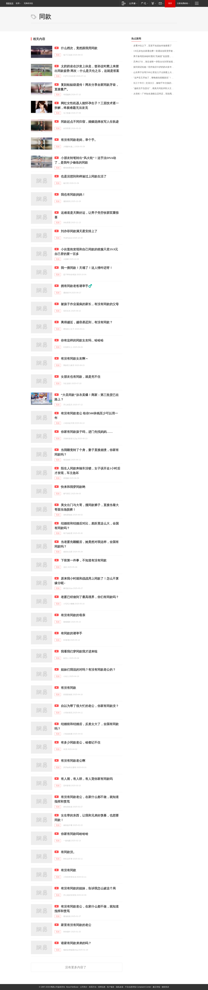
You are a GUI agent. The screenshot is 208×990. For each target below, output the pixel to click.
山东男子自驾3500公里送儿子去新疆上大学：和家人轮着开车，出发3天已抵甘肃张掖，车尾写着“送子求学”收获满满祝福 (155, 72)
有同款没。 (68, 852)
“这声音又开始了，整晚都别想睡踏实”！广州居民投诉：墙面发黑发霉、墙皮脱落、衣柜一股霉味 (155, 78)
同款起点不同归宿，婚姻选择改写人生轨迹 (90, 121)
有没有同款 (68, 687)
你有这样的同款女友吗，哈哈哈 (82, 340)
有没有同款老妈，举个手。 (79, 139)
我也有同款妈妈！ (73, 194)
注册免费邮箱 (182, 3)
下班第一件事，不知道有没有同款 (84, 560)
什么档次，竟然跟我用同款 (79, 48)
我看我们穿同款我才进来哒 (79, 651)
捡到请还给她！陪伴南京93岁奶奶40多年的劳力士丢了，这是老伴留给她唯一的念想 (155, 67)
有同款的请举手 (71, 633)
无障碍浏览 (28, 3)
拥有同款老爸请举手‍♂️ (76, 286)
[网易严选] (144, 3)
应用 (17, 3)
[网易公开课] (133, 3)
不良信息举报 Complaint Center (138, 987)
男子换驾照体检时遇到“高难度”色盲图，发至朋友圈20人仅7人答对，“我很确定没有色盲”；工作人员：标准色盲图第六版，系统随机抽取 (155, 56)
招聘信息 (101, 987)
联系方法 (92, 987)
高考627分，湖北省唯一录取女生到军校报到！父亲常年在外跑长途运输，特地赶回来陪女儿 (155, 62)
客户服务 (110, 987)
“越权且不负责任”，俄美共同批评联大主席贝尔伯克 (155, 88)
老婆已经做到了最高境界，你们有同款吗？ (90, 597)
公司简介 (83, 987)
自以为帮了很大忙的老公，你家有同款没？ (90, 705)
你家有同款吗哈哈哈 (74, 833)
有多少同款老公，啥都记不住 (80, 742)
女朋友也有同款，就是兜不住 (80, 376)
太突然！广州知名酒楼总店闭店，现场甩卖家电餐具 (155, 94)
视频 (58, 55)
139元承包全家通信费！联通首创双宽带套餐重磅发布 (155, 51)
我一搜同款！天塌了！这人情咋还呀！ (87, 267)
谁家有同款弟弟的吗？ (76, 943)
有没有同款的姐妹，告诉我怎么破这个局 (88, 888)
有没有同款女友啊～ (74, 358)
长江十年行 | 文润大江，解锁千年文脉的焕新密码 (155, 83)
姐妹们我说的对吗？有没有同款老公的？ (88, 669)
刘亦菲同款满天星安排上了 (79, 231)
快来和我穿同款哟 (73, 486)
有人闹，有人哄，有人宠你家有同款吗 (87, 778)
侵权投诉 (165, 987)
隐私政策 (119, 987)
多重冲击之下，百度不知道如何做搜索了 (152, 46)
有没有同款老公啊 (73, 760)
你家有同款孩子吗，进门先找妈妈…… (87, 431)
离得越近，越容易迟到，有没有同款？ (87, 322)
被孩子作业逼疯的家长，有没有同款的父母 (90, 304)
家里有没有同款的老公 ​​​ (76, 925)
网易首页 (9, 3)
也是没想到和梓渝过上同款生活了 (84, 176)
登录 (170, 3)
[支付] (153, 3)
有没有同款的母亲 (73, 615)
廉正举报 (156, 987)
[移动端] (124, 3)
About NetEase (72, 987)
